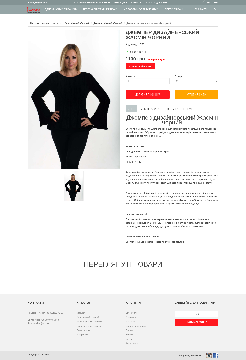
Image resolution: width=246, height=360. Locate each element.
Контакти (130, 321)
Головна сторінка (39, 23)
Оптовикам (131, 313)
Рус (209, 2)
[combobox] (197, 81)
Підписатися (195, 322)
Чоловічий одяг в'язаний (141, 9)
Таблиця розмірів (150, 108)
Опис (131, 108)
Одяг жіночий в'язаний (60, 9)
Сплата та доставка (136, 326)
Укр (216, 2)
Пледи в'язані (174, 9)
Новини (129, 334)
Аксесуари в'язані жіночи (100, 9)
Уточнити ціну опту (140, 66)
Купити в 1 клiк (196, 94)
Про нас (130, 330)
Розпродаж (82, 334)
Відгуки (188, 108)
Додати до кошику (147, 94)
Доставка (172, 108)
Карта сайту (132, 343)
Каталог (57, 23)
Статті (129, 339)
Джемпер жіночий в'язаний (107, 23)
